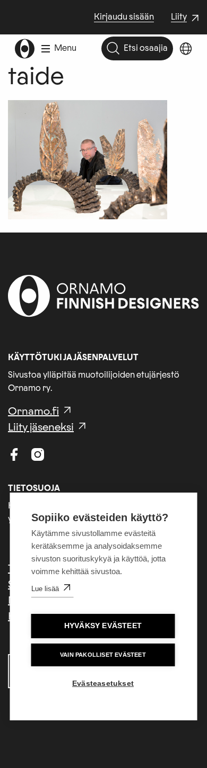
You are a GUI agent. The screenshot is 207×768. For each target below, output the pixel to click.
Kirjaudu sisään (124, 17)
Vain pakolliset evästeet (103, 654)
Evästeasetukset (103, 683)
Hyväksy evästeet (103, 626)
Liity (186, 18)
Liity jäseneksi (41, 427)
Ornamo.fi (33, 411)
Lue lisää (45, 589)
